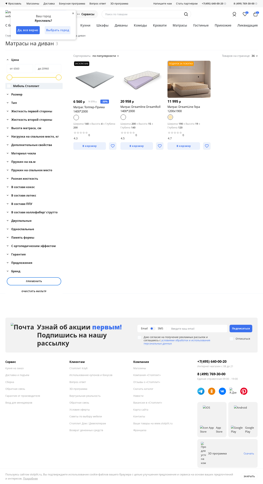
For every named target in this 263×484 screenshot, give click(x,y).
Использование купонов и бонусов (90, 375)
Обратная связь (15, 388)
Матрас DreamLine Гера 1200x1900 (183, 109)
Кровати (160, 25)
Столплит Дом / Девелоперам (87, 423)
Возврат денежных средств (86, 430)
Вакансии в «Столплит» (147, 402)
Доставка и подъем (17, 375)
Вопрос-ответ (97, 3)
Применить (34, 281)
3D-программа (119, 3)
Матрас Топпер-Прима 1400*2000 (89, 109)
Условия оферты (79, 409)
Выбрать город (57, 30)
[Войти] (234, 14)
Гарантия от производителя (22, 395)
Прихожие (223, 25)
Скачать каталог (143, 388)
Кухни (85, 25)
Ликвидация (247, 25)
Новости (138, 395)
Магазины (32, 3)
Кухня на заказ (14, 368)
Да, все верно (28, 30)
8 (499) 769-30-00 (244, 3)
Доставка (49, 3)
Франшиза (139, 430)
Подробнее (30, 478)
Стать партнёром (187, 3)
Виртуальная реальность (85, 395)
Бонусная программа (72, 3)
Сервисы (87, 14)
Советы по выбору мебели (85, 416)
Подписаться (241, 328)
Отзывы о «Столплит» (146, 382)
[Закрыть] (73, 13)
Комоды (140, 25)
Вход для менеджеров (18, 402)
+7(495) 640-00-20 (212, 361)
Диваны (121, 25)
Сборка (9, 382)
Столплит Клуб (78, 368)
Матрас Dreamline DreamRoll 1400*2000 (140, 109)
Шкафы (102, 25)
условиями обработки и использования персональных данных (177, 342)
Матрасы (180, 25)
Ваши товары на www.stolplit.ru (153, 423)
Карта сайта (140, 409)
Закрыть (249, 476)
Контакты (139, 416)
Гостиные (201, 25)
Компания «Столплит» (147, 375)
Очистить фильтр (34, 291)
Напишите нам (162, 3)
